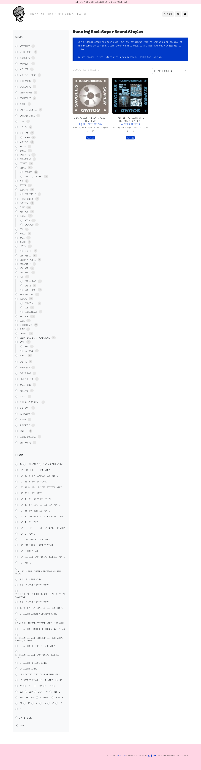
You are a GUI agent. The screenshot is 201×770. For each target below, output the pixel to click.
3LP (31, 691)
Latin (23, 246)
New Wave (25, 408)
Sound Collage (28, 436)
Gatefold (45, 697)
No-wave (29, 350)
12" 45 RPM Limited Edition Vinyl (40, 504)
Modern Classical (30, 402)
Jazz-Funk (25, 385)
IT (21, 703)
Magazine (33, 464)
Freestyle (30, 194)
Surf (22, 329)
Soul (22, 320)
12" (49, 686)
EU (21, 709)
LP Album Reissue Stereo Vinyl (38, 646)
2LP (21, 691)
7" (21, 686)
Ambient (24, 142)
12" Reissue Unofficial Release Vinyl (42, 556)
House (23, 216)
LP (58, 686)
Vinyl (57, 691)
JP (29, 703)
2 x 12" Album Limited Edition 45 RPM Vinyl (38, 572)
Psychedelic (26, 294)
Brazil (28, 251)
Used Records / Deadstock (35, 337)
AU (37, 703)
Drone (23, 104)
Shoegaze (25, 425)
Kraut (23, 242)
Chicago (29, 224)
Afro (27, 137)
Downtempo (25, 98)
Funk (22, 207)
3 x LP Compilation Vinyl (35, 602)
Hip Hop (24, 211)
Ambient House (28, 75)
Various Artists (130, 124)
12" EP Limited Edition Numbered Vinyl (43, 528)
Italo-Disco (26, 379)
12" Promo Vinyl (29, 551)
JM (21, 464)
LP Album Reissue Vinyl (33, 662)
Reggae (23, 298)
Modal (23, 396)
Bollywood (25, 81)
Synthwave (25, 442)
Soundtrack (26, 325)
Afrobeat (25, 63)
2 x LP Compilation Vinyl (35, 585)
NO (53, 703)
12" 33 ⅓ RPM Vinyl (31, 493)
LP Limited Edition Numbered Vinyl (40, 674)
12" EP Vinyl (27, 533)
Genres (32, 14)
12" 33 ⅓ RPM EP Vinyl (33, 481)
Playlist (81, 14)
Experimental (27, 115)
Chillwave (25, 86)
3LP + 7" (43, 691)
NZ (61, 680)
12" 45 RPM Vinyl (30, 522)
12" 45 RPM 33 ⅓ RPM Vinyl (36, 499)
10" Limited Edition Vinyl (35, 470)
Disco (23, 167)
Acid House (26, 52)
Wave (22, 342)
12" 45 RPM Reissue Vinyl (35, 510)
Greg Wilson (95, 124)
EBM (26, 346)
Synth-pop (30, 289)
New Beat (25, 272)
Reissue (24, 316)
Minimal (24, 390)
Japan (23, 233)
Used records (65, 14)
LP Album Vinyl (28, 668)
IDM (21, 229)
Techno (23, 333)
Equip (82, 124)
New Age (24, 268)
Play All (90, 138)
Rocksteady (31, 311)
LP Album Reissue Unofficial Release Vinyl (37, 656)
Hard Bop (25, 367)
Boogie (28, 172)
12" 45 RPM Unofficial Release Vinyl (42, 516)
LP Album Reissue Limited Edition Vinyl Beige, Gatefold (39, 639)
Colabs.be (121, 755)
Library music (28, 259)
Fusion (23, 127)
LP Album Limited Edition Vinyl (38, 613)
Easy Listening (28, 110)
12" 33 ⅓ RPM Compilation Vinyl (39, 475)
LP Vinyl (49, 680)
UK (45, 703)
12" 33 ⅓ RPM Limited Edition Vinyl (41, 487)
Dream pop (30, 281)
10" (40, 686)
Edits (23, 185)
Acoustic (25, 58)
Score (23, 419)
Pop (21, 276)
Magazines (25, 264)
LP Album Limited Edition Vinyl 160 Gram (39, 623)
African (24, 133)
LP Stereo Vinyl (29, 680)
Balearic (25, 155)
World (23, 355)
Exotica (24, 203)
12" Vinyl (25, 562)
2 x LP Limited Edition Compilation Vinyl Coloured (40, 595)
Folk (22, 121)
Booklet (60, 697)
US (61, 703)
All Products (48, 14)
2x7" (30, 686)
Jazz (22, 238)
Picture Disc (27, 697)
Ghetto (23, 361)
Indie (28, 285)
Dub (21, 181)
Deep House (26, 92)
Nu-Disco (25, 413)
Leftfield (25, 255)
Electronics (26, 199)
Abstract (25, 46)
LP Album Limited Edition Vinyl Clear (42, 629)
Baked (23, 150)
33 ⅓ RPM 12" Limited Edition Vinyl (41, 608)
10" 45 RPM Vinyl (53, 464)
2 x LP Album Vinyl (31, 579)
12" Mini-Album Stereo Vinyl (37, 545)
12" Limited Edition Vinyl (35, 539)
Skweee (23, 431)
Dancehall (30, 303)
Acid (27, 220)
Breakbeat (25, 159)
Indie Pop (25, 373)
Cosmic (23, 163)
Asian (23, 146)
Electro (24, 189)
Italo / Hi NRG (33, 176)
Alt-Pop (24, 69)
